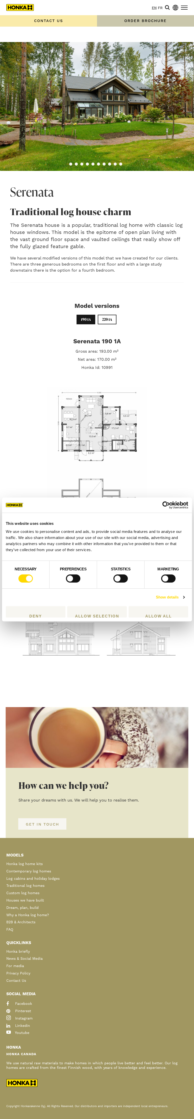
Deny (35, 615)
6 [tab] (98, 164)
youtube (21, 1033)
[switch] (73, 578)
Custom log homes (22, 893)
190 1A (86, 319)
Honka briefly (18, 951)
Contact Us (16, 980)
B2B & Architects (20, 922)
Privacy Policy (18, 973)
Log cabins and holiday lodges (33, 878)
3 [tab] (81, 164)
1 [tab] (70, 164)
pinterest (22, 1011)
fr (160, 8)
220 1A (107, 319)
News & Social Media (24, 958)
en (154, 8)
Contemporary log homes (28, 871)
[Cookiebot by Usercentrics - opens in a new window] (166, 505)
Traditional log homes (25, 886)
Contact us (48, 20)
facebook (23, 1004)
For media (15, 966)
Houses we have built (25, 900)
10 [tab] (120, 164)
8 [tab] (109, 164)
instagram (23, 1018)
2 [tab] (76, 164)
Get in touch (42, 824)
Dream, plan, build (22, 908)
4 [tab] (87, 164)
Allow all (158, 615)
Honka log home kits (24, 864)
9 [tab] (115, 164)
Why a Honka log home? (27, 915)
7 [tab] (104, 164)
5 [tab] (92, 164)
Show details (167, 597)
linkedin (22, 1026)
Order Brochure (145, 20)
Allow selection (97, 615)
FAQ (9, 929)
